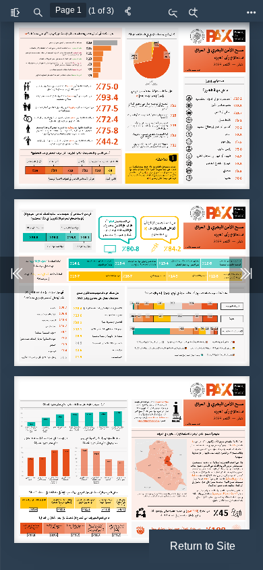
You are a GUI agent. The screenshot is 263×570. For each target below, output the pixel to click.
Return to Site (202, 546)
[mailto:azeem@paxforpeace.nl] (154, 420)
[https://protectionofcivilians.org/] (145, 417)
